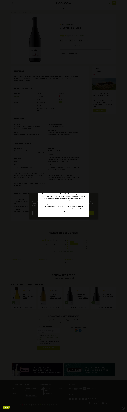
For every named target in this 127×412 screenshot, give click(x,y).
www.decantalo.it (71, 204)
